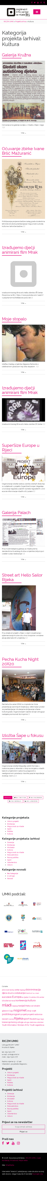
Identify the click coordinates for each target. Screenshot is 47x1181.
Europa (16, 996)
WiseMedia (10, 1165)
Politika (10, 831)
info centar (40, 997)
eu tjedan (25, 997)
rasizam (5, 1019)
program (15, 1014)
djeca (4, 993)
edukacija (20, 993)
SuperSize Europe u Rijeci (20, 447)
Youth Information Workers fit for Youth (18, 1025)
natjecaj (15, 1006)
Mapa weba (23, 1160)
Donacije (10, 842)
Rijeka (18, 1018)
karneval (12, 1001)
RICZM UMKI (31, 1158)
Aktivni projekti (13, 821)
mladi (6, 1005)
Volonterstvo (12, 862)
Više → (23, 133)
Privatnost (14, 1160)
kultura (32, 1000)
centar (17, 990)
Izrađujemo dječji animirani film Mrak (20, 249)
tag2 (38, 1019)
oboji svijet (31, 1011)
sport (26, 1018)
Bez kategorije (12, 873)
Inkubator (11, 847)
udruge (26, 1022)
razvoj (11, 1019)
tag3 (42, 1019)
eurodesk (7, 997)
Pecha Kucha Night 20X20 (20, 661)
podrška (6, 1014)
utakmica (33, 1022)
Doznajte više (38, 1174)
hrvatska (32, 997)
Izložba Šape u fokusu (22, 735)
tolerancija (6, 1022)
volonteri (40, 1022)
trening (14, 1022)
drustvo (11, 993)
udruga (20, 1022)
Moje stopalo (14, 318)
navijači (21, 1005)
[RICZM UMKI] (18, 12)
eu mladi (36, 993)
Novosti (10, 878)
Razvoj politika (12, 857)
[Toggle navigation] (36, 11)
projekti (30, 1014)
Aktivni (10, 865)
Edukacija (11, 824)
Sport (9, 829)
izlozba (5, 1001)
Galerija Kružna (16, 55)
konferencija (21, 1000)
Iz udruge (11, 876)
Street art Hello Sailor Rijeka (22, 577)
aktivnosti (5, 990)
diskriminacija (33, 989)
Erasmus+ (29, 993)
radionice (38, 1014)
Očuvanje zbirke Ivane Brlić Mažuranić (23, 151)
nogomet (20, 1010)
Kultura (10, 834)
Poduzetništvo (12, 855)
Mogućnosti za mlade (15, 826)
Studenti (33, 1019)
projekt (24, 1014)
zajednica (39, 1025)
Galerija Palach (16, 512)
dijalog (22, 990)
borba (12, 990)
